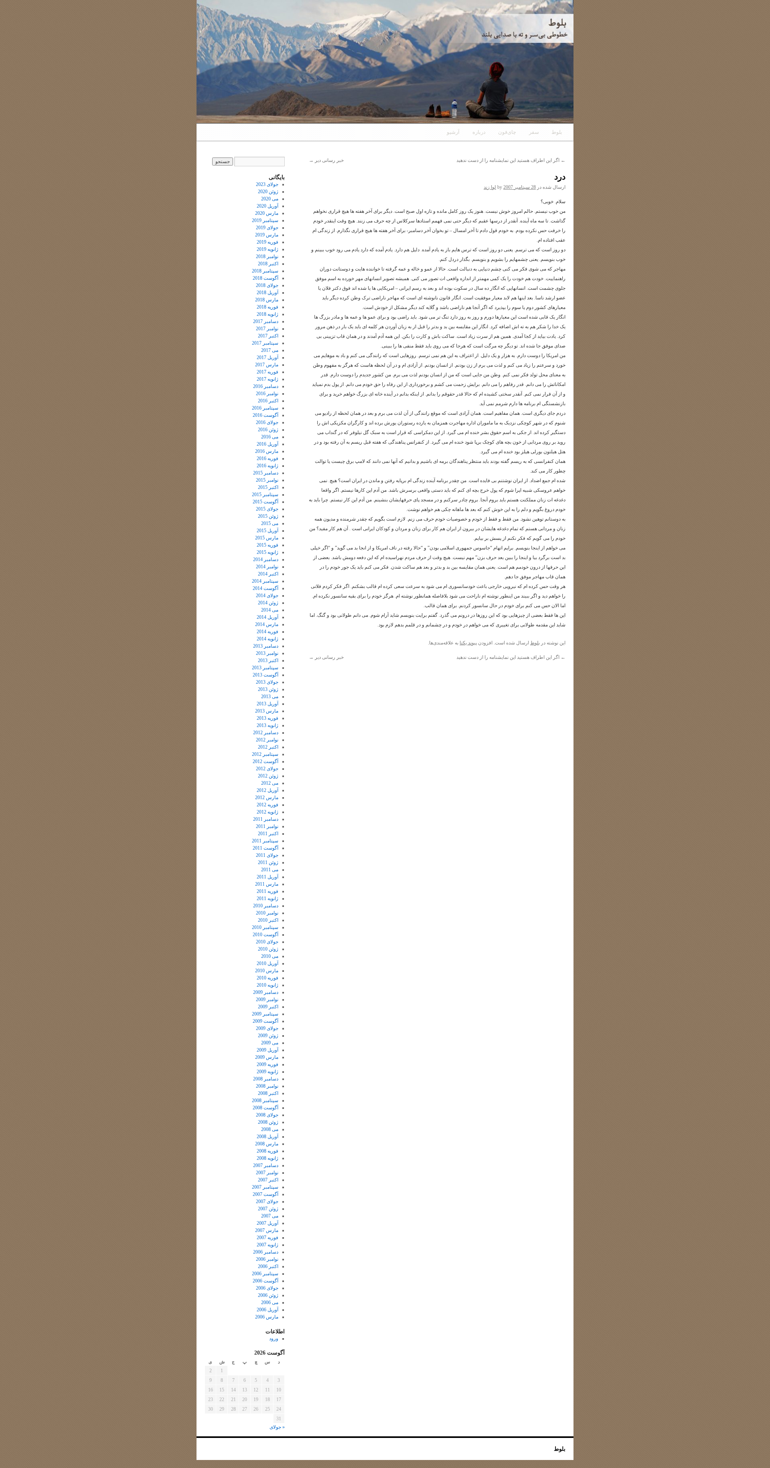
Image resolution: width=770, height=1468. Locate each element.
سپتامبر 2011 (265, 841)
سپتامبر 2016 (265, 408)
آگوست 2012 (265, 761)
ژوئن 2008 (268, 1122)
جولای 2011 (267, 855)
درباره (479, 132)
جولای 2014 (267, 595)
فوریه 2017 (267, 372)
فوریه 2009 (267, 1064)
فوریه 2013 (267, 718)
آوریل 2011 (267, 877)
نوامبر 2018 (267, 256)
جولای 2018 (267, 285)
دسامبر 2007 (265, 1165)
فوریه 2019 (267, 242)
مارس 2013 (266, 711)
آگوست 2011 (265, 848)
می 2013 (269, 696)
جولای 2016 (267, 422)
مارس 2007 (266, 1230)
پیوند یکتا (468, 643)
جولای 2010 (267, 942)
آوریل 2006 (267, 1310)
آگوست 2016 (265, 415)
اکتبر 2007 (268, 1180)
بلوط (556, 132)
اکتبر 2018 (268, 264)
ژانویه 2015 (267, 552)
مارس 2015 (266, 538)
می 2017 (269, 350)
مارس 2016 (266, 451)
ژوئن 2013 (268, 689)
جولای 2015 (267, 509)
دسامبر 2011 (265, 819)
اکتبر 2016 (268, 401)
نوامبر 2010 (267, 913)
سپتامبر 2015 (265, 494)
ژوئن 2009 (268, 1035)
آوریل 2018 (267, 292)
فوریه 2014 (267, 631)
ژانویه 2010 (267, 985)
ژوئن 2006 (268, 1295)
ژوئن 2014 (268, 603)
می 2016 (269, 437)
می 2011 (269, 869)
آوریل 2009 (267, 1050)
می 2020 (269, 199)
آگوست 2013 (265, 675)
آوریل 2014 (267, 617)
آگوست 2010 (265, 934)
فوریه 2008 (267, 1151)
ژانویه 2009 (267, 1071)
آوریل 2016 (267, 444)
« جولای (277, 1427)
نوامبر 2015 (267, 480)
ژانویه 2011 (267, 898)
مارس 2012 (266, 797)
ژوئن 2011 (268, 862)
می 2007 (269, 1216)
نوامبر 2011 (267, 826)
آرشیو (453, 132)
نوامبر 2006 (267, 1259)
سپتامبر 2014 (265, 581)
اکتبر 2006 (268, 1266)
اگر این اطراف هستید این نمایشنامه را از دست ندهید (510, 160)
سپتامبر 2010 (265, 927)
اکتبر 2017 (268, 336)
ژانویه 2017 (267, 379)
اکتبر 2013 (268, 660)
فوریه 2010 (267, 978)
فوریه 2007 (267, 1237)
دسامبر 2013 (265, 646)
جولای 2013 (267, 682)
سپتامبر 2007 (265, 1187)
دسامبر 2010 (265, 906)
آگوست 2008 (265, 1108)
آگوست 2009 (265, 1021)
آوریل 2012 (267, 790)
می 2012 (269, 783)
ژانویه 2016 (267, 465)
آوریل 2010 (267, 963)
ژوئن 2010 (268, 949)
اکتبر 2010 (268, 920)
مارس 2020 (266, 213)
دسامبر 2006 (265, 1252)
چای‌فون (507, 132)
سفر (534, 132)
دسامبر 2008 (265, 1079)
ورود (273, 1338)
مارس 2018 (266, 300)
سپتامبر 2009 (265, 1014)
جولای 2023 (267, 184)
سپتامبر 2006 (265, 1273)
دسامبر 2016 (265, 386)
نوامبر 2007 (267, 1172)
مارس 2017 (266, 365)
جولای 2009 (267, 1028)
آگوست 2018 (265, 278)
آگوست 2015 (265, 502)
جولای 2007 (267, 1201)
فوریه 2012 (267, 805)
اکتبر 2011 (268, 833)
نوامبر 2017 (267, 328)
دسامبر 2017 (265, 321)
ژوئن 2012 (268, 776)
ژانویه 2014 (267, 639)
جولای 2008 (267, 1115)
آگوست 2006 (265, 1281)
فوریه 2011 (267, 891)
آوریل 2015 (267, 530)
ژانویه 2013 (267, 725)
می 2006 (269, 1302)
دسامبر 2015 (265, 473)
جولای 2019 (267, 227)
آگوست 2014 (265, 588)
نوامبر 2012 (267, 740)
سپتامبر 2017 (265, 343)
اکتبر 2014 (268, 574)
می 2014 (269, 610)
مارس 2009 (266, 1057)
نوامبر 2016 (267, 393)
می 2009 (269, 1043)
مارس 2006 (266, 1317)
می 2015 (269, 523)
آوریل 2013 (267, 704)
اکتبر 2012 (268, 747)
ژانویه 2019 (267, 249)
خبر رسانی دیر (326, 160)
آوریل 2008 (267, 1136)
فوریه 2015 (267, 545)
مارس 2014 (266, 624)
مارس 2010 (266, 970)
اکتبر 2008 (268, 1093)
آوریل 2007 (267, 1223)
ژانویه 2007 (267, 1245)
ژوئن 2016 (268, 429)
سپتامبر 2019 (265, 220)
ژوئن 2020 (268, 191)
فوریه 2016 (267, 458)
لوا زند (490, 187)
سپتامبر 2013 (265, 667)
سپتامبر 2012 (265, 754)
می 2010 (269, 956)
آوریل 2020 (267, 206)
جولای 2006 (267, 1288)
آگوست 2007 (265, 1194)
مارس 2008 (266, 1144)
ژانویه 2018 (267, 314)
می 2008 (269, 1129)
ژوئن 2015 (268, 516)
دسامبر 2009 (265, 992)
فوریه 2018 (267, 307)
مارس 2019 (266, 235)
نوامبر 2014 (267, 566)
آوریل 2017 (267, 357)
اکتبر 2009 (268, 1007)
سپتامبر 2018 (265, 271)
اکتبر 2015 (268, 487)
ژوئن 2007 (268, 1209)
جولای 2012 (267, 768)
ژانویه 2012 (267, 812)
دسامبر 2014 (265, 559)
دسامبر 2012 (265, 732)
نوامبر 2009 (267, 999)
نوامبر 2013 (267, 653)
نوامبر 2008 (267, 1086)
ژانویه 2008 (267, 1158)
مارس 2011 (266, 884)
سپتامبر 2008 (265, 1100)
